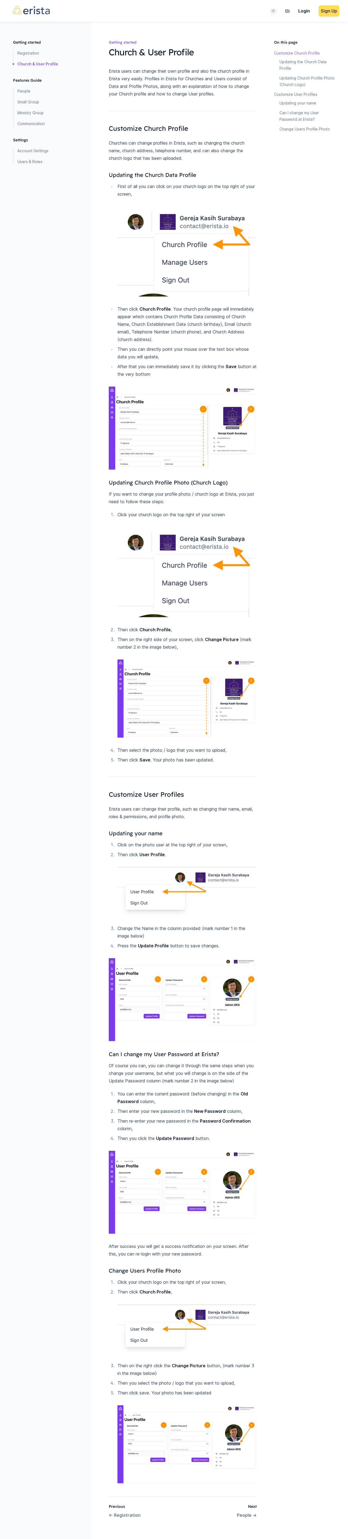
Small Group (28, 102)
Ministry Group (30, 112)
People (23, 91)
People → (247, 1515)
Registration (28, 53)
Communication (31, 123)
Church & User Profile (37, 64)
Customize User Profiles (295, 94)
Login (304, 11)
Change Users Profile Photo (304, 129)
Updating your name (297, 103)
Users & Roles (29, 161)
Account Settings (32, 150)
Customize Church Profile (297, 53)
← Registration (125, 1515)
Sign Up (329, 11)
